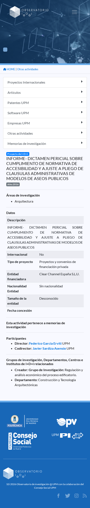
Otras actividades (27, 69)
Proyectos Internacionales (26, 82)
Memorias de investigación (27, 143)
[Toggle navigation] (74, 12)
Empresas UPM (19, 123)
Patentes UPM (18, 103)
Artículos (14, 92)
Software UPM (18, 113)
